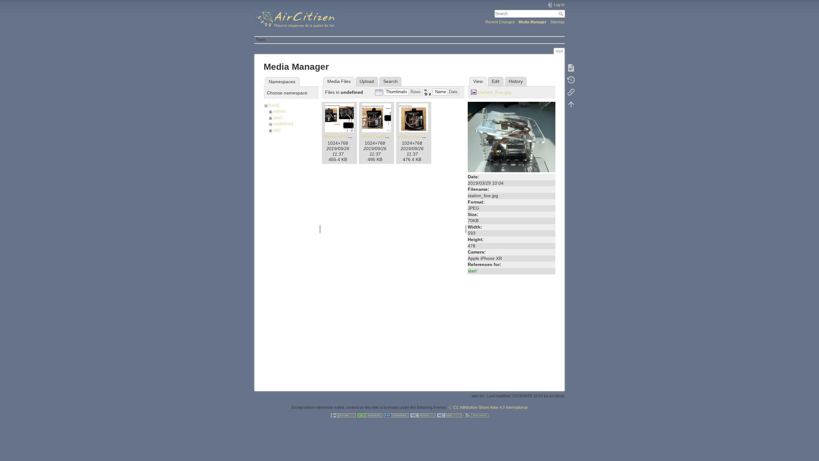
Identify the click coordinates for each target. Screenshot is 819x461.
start (277, 117)
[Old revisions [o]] (571, 80)
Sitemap (557, 22)
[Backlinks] (571, 92)
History (516, 81)
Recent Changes (500, 22)
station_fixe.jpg (494, 92)
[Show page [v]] (571, 68)
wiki (277, 130)
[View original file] (511, 136)
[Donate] (370, 415)
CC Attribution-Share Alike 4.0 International (490, 407)
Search (562, 14)
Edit (495, 81)
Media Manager (532, 22)
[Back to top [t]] (571, 104)
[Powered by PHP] (396, 415)
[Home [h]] (330, 10)
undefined (283, 123)
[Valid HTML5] (423, 415)
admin (279, 111)
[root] (274, 105)
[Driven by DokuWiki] (476, 415)
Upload (367, 81)
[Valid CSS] (449, 415)
